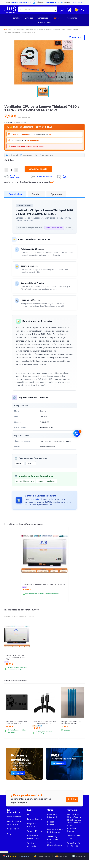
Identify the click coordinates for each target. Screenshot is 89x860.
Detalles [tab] (36, 194)
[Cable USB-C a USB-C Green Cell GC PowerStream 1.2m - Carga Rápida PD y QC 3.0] (54, 717)
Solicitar (72, 799)
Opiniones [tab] (56, 194)
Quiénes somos (14, 816)
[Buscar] (54, 9)
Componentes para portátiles (15, 616)
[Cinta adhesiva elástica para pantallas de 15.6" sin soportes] (82, 717)
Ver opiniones (58, 763)
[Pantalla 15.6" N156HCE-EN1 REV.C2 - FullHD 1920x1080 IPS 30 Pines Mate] (64, 568)
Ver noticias (18, 773)
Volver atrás (77, 37)
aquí (52, 182)
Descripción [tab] (15, 194)
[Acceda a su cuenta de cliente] (62, 11)
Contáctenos (13, 829)
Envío (29, 814)
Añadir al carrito (38, 169)
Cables (31, 616)
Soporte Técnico (34, 831)
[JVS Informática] (10, 12)
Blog (9, 833)
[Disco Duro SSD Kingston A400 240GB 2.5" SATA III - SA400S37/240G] (26, 717)
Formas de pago (34, 819)
